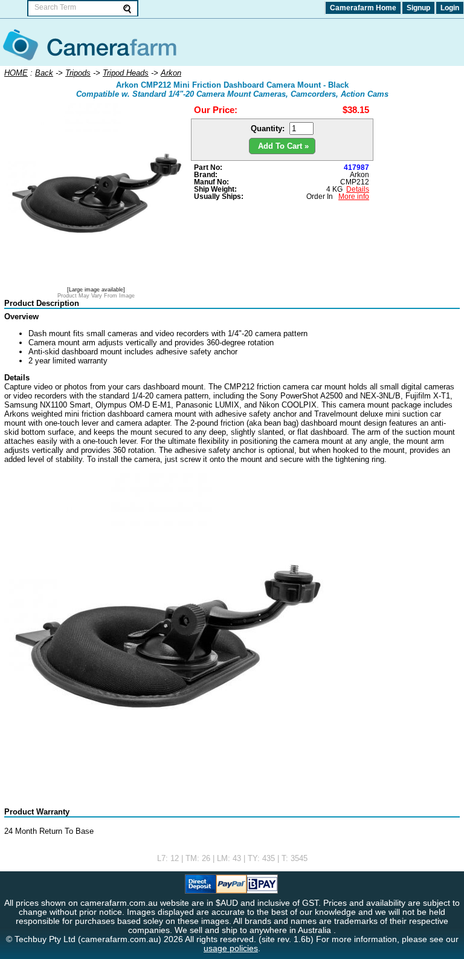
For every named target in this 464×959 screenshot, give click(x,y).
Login (449, 8)
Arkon (359, 174)
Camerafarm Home (363, 8)
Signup (418, 8)
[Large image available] (96, 290)
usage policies (231, 948)
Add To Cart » (282, 146)
